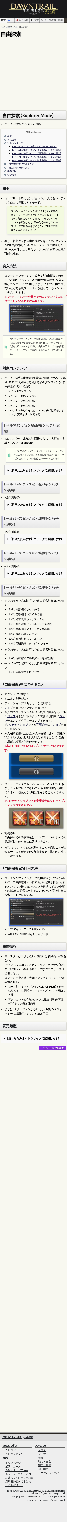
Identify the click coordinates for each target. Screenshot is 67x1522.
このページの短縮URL (53, 1048)
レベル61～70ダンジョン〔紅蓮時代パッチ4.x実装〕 (36, 153)
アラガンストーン (48, 1472)
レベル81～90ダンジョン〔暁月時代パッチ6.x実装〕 (36, 160)
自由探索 (28, 1437)
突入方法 (11, 139)
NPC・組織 (44, 1465)
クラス (42, 1450)
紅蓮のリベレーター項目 (19, 1477)
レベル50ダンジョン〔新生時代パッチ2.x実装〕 (34, 146)
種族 (40, 1457)
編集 (60, 20)
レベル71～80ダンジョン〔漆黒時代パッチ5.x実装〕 (36, 157)
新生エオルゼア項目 (16, 1470)
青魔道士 (41, 724)
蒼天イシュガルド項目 (18, 1473)
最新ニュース (13, 1466)
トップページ (13, 1462)
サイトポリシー (14, 1485)
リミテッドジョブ (17, 724)
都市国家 (43, 1468)
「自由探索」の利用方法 (18, 167)
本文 (3, 20)
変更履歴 (11, 174)
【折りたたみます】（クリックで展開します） (36, 470)
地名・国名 (44, 1461)
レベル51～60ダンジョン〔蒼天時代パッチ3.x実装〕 (36, 150)
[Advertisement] (33, 72)
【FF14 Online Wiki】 (12, 1437)
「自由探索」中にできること (20, 163)
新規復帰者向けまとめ (18, 1481)
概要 (9, 136)
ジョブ (8, 707)
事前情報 (11, 171)
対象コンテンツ (15, 143)
